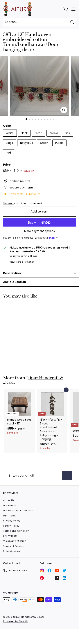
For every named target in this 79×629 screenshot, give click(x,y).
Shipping (8, 203)
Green (44, 143)
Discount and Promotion (18, 510)
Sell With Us (10, 536)
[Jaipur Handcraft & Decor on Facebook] (49, 570)
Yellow (53, 133)
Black (24, 133)
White (10, 133)
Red (8, 152)
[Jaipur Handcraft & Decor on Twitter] (64, 570)
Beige (9, 143)
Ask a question (14, 282)
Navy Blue (26, 143)
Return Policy (11, 526)
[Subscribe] (67, 475)
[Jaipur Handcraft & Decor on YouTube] (57, 570)
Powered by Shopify (15, 621)
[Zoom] (63, 110)
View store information (22, 261)
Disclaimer (10, 505)
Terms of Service (13, 546)
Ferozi (38, 133)
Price (7, 164)
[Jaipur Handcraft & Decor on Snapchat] (49, 578)
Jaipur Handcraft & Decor (33, 380)
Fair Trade (9, 515)
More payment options (39, 231)
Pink (67, 133)
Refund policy (11, 551)
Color (7, 126)
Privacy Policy (11, 520)
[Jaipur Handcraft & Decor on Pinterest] (42, 578)
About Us (8, 500)
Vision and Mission (14, 541)
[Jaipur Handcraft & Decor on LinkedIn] (64, 578)
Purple (59, 143)
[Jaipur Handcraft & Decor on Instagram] (42, 570)
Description (12, 273)
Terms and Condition (16, 531)
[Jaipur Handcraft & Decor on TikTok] (57, 578)
